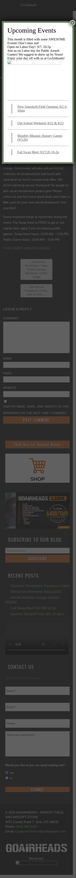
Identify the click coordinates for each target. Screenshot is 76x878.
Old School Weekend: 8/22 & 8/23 (40, 123)
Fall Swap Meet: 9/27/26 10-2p (38, 152)
